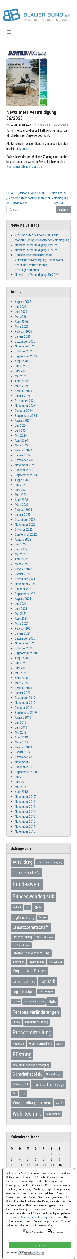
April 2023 (21, 500)
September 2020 (26, 653)
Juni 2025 (21, 371)
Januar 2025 (23, 396)
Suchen (63, 209)
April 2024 (21, 440)
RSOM (59, 1043)
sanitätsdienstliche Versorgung (31, 1065)
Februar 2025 (23, 391)
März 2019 (22, 742)
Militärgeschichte (34, 1001)
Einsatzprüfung (22, 937)
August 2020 (23, 658)
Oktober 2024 (24, 411)
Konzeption (56, 961)
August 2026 (23, 302)
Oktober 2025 (24, 351)
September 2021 (26, 594)
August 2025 (23, 361)
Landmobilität (24, 981)
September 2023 (26, 475)
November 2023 (25, 465)
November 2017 (25, 797)
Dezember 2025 (25, 341)
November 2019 (25, 703)
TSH (14, 1093)
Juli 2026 (20, 307)
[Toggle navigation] (9, 32)
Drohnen (42, 917)
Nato (52, 1001)
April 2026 (21, 322)
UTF (23, 1093)
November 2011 (25, 826)
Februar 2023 (23, 510)
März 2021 (22, 623)
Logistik (47, 981)
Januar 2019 (23, 752)
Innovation (18, 961)
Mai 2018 (21, 787)
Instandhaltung (36, 961)
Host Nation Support (21, 945)
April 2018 (21, 792)
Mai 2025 (21, 376)
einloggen (22, 149)
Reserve (18, 1043)
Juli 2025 (20, 366)
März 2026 (22, 327)
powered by (12, 1252)
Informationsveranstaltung (31, 953)
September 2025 (26, 356)
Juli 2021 (20, 604)
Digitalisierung (23, 917)
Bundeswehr (27, 884)
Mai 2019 (21, 732)
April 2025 (21, 381)
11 (20, 1165)
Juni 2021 (21, 609)
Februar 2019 (23, 747)
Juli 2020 (20, 663)
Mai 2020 (21, 673)
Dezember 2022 (25, 520)
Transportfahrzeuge (48, 1084)
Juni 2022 (21, 549)
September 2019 (26, 713)
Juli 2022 (20, 544)
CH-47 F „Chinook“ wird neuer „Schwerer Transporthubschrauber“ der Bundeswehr (28, 198)
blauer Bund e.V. (26, 872)
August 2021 (23, 599)
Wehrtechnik (27, 1113)
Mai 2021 (21, 614)
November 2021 (25, 584)
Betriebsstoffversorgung (49, 862)
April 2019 (21, 737)
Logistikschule (23, 991)
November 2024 (25, 406)
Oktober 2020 (24, 648)
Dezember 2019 (25, 698)
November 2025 (25, 346)
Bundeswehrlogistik (33, 896)
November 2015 (25, 807)
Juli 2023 (20, 485)
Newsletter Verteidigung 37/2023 (60, 198)
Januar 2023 (23, 515)
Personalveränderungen (36, 1012)
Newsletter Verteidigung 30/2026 (37, 275)
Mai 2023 (21, 495)
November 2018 (25, 762)
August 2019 (23, 718)
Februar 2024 (23, 450)
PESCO (17, 1021)
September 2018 (26, 772)
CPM (37, 907)
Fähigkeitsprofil (44, 937)
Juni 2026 (21, 312)
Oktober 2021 (24, 589)
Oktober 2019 (24, 708)
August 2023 (23, 480)
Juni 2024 (21, 430)
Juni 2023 (21, 490)
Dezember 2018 (25, 757)
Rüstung (22, 1054)
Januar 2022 (23, 574)
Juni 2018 (21, 782)
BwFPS (17, 907)
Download (63, 124)
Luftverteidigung (46, 991)
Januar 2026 (23, 336)
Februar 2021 (23, 628)
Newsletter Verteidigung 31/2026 (37, 250)
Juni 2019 (21, 727)
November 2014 (25, 812)
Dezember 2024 (25, 401)
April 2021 (21, 619)
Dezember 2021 (25, 579)
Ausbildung (22, 862)
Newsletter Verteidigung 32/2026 (37, 245)
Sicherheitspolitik (27, 1074)
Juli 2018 (20, 777)
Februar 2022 (23, 569)
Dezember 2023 (25, 460)
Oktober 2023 (24, 470)
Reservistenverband (40, 1043)
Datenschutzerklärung (34, 1217)
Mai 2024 (21, 435)
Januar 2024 (23, 455)
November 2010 (25, 831)
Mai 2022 (21, 554)
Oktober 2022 (24, 529)
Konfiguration (57, 1232)
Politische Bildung (36, 1022)
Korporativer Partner (29, 970)
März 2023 (22, 505)
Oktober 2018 (24, 767)
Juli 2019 (20, 722)
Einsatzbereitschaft (31, 927)
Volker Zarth (44, 124)
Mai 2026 (21, 317)
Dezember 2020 (25, 638)
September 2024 (26, 416)
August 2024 (23, 421)
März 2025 (22, 386)
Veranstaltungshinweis (32, 1102)
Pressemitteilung (32, 1032)
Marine (16, 1001)
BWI (27, 907)
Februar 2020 (23, 688)
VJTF (59, 1102)
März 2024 (22, 445)
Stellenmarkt (20, 1084)
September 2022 (26, 534)
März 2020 (22, 683)
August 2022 (23, 539)
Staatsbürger (54, 1074)
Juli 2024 (20, 426)
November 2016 (25, 802)
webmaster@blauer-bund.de (24, 167)
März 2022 (22, 564)
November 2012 (25, 821)
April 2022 (21, 559)
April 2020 (21, 678)
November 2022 (25, 524)
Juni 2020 (21, 668)
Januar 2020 (23, 693)
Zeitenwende (53, 1113)
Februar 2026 (23, 331)
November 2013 (25, 817)
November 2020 (25, 643)
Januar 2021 (23, 633)
